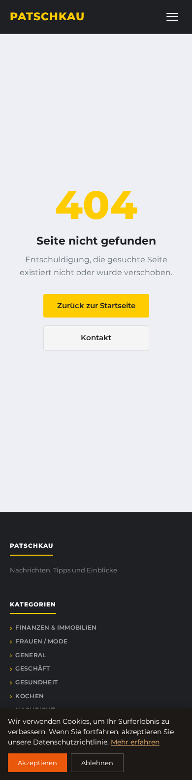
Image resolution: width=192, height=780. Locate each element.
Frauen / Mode (41, 641)
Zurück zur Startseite (96, 305)
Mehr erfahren (135, 742)
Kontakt (96, 337)
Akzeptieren (37, 763)
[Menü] (172, 17)
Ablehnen (97, 763)
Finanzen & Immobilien (55, 627)
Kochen (29, 696)
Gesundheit (36, 682)
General (30, 655)
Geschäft (32, 668)
